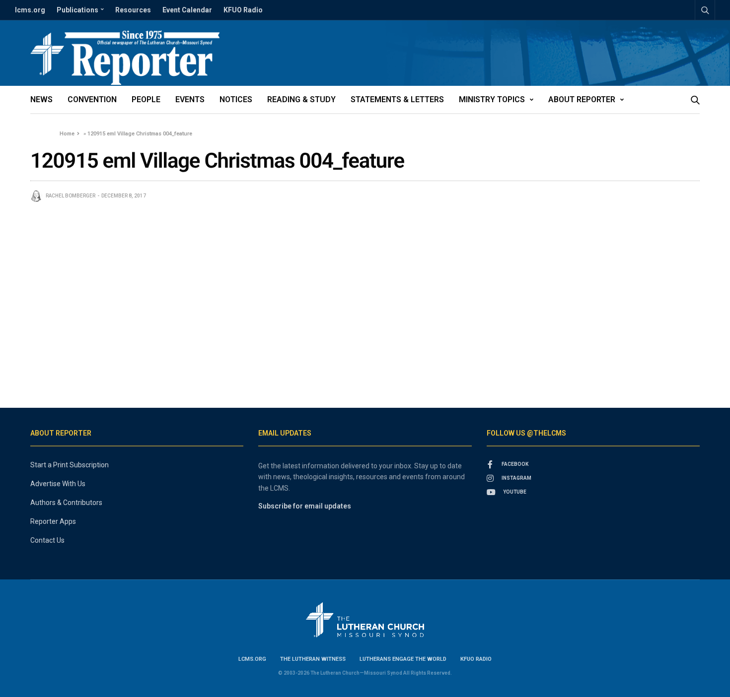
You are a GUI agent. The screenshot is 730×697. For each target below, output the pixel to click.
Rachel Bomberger (70, 195)
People (146, 99)
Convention (92, 99)
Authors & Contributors (66, 503)
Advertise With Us (57, 484)
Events (190, 99)
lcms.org (30, 10)
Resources (133, 10)
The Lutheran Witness (313, 659)
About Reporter (581, 99)
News (41, 99)
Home (67, 133)
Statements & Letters (397, 99)
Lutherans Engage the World (403, 659)
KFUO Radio (243, 10)
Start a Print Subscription (69, 465)
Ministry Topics (492, 99)
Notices (235, 99)
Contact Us (47, 540)
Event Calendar (187, 10)
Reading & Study (301, 99)
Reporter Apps (53, 521)
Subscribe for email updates (304, 506)
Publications (77, 10)
